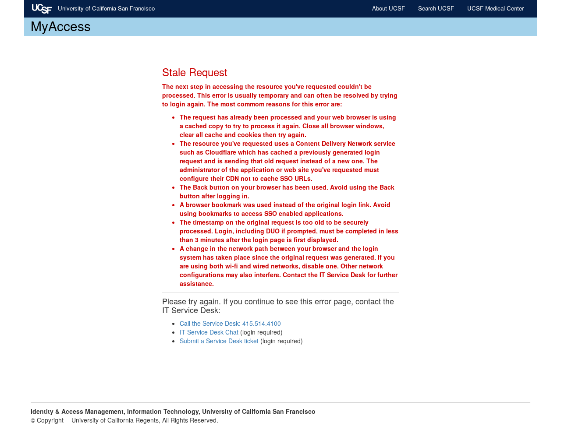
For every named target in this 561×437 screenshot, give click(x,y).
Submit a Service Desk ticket (219, 340)
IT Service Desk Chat (209, 332)
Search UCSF (436, 8)
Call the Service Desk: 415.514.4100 (230, 323)
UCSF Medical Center (495, 8)
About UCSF (388, 8)
